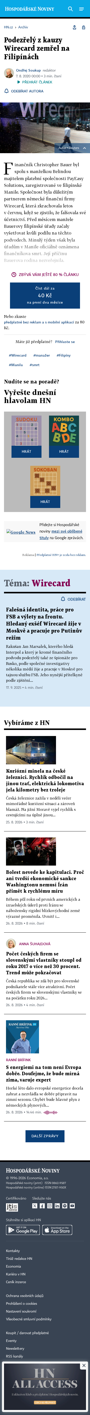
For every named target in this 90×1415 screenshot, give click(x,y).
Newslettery (15, 1348)
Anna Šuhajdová (34, 944)
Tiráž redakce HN (19, 1259)
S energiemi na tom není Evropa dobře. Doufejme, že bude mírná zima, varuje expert (43, 1073)
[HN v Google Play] (23, 1230)
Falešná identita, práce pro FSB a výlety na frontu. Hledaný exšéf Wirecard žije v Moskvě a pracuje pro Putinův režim (44, 624)
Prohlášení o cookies (21, 1304)
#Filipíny (63, 355)
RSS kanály (14, 1356)
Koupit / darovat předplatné (27, 1333)
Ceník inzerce (16, 1282)
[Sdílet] (74, 27)
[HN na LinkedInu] (57, 1205)
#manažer (42, 355)
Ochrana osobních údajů (25, 1296)
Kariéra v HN (16, 1274)
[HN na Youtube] (72, 1205)
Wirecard (51, 584)
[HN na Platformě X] (34, 1205)
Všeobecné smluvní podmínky (29, 1319)
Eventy (11, 1341)
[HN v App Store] (57, 1230)
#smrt (35, 365)
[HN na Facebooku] (42, 1205)
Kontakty (13, 1251)
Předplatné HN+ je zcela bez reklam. (61, 555)
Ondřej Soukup (28, 70)
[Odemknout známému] (83, 27)
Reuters (74, 148)
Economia (13, 1266)
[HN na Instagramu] (49, 1205)
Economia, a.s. (37, 1178)
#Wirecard (17, 355)
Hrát (27, 451)
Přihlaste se (65, 341)
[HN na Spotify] (64, 1205)
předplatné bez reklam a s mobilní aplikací (39, 322)
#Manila (16, 365)
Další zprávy (45, 1136)
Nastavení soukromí (21, 1311)
